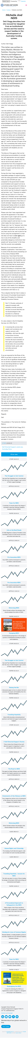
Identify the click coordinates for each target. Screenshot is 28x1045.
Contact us (4, 1013)
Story (4, 443)
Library (8, 10)
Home (3, 10)
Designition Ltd (10, 1031)
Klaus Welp (18, 1033)
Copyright (10, 1013)
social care (20, 447)
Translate (23, 1)
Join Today (6, 1026)
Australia (5, 449)
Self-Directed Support (9, 447)
